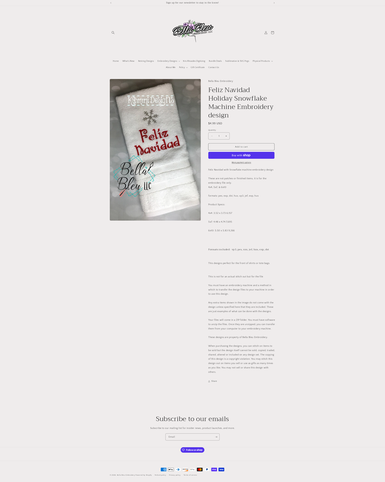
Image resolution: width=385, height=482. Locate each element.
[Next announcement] (274, 3)
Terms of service (190, 475)
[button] (113, 32)
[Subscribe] (216, 436)
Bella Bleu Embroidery (126, 475)
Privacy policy (175, 475)
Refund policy (160, 475)
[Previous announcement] (111, 3)
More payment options (241, 162)
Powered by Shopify (144, 475)
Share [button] (214, 381)
